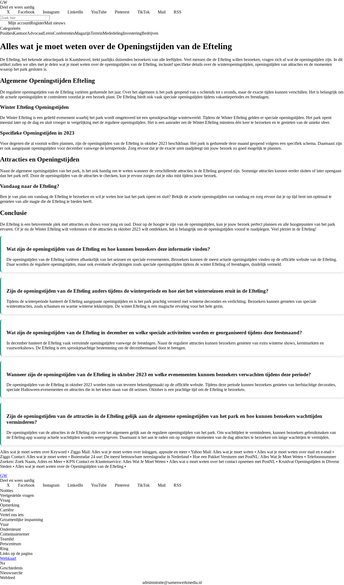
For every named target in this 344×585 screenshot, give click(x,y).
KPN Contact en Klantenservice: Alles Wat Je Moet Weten (116, 461)
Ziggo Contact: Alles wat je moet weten (33, 456)
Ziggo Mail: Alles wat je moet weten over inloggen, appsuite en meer (128, 452)
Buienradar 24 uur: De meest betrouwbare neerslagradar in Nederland (130, 456)
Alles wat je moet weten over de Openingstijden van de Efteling (69, 466)
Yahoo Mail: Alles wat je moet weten (222, 452)
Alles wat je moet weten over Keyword (33, 452)
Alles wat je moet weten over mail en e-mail (294, 452)
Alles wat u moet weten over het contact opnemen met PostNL (222, 461)
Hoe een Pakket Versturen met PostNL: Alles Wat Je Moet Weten (248, 456)
